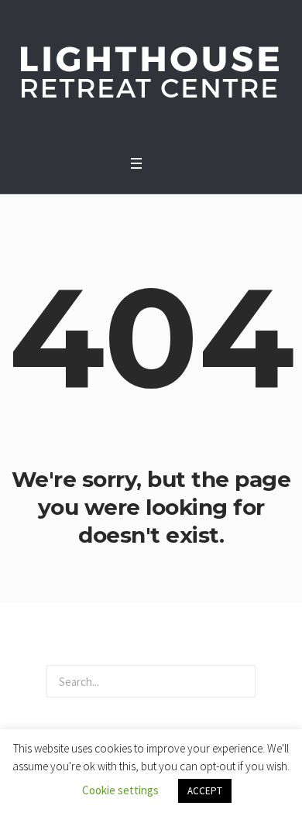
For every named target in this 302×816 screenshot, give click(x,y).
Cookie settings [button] (120, 790)
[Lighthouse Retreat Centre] (151, 73)
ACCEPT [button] (204, 790)
